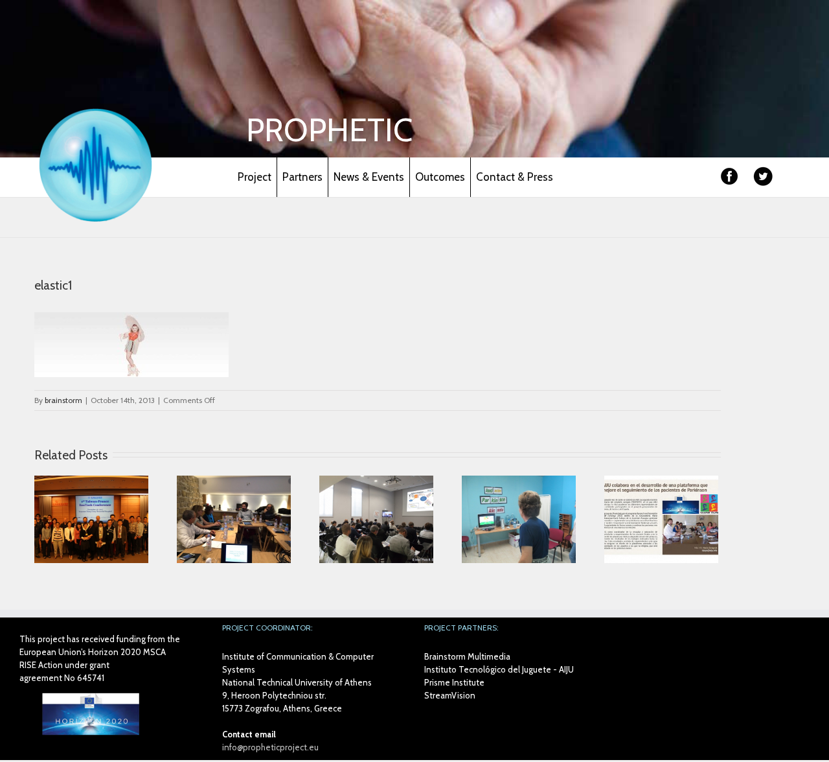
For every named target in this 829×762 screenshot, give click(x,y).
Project (254, 176)
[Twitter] (763, 176)
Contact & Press (514, 176)
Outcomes (440, 176)
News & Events (369, 176)
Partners (302, 176)
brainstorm (63, 400)
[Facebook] (729, 176)
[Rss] (791, 182)
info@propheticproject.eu (270, 747)
